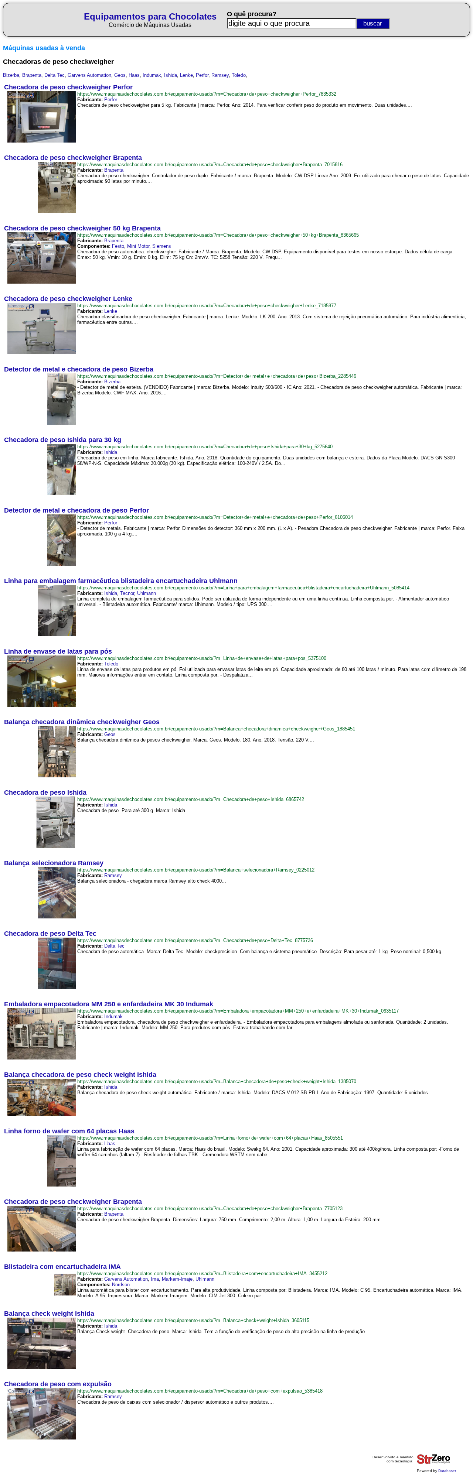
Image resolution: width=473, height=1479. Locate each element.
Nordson (121, 1284)
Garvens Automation (89, 75)
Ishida (170, 75)
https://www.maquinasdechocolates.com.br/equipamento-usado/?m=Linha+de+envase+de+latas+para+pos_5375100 (201, 658)
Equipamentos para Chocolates (150, 16)
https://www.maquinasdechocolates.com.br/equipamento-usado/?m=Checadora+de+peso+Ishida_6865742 (190, 799)
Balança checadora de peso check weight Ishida (80, 1074)
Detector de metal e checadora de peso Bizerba (78, 369)
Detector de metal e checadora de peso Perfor (76, 510)
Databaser (447, 1471)
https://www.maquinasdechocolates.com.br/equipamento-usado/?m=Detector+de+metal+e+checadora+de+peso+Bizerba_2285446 (216, 376)
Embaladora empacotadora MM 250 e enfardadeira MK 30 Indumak (108, 1004)
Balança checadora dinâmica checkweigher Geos (82, 722)
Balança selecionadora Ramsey (53, 863)
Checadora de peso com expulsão (58, 1384)
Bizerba (11, 75)
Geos (120, 75)
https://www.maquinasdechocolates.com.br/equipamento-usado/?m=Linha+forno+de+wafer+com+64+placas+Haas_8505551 (210, 1138)
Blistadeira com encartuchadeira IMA (62, 1266)
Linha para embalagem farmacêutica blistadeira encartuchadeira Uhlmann (121, 581)
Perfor (202, 75)
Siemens (161, 246)
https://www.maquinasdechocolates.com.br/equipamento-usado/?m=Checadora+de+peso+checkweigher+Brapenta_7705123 (210, 1208)
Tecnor (127, 593)
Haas (134, 75)
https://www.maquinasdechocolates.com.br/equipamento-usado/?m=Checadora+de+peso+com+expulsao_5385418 (200, 1391)
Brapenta (31, 75)
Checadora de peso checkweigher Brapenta (73, 157)
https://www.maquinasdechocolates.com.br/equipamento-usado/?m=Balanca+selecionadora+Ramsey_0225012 (195, 870)
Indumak (152, 75)
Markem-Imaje (177, 1279)
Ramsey (220, 75)
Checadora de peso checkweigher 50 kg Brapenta (82, 228)
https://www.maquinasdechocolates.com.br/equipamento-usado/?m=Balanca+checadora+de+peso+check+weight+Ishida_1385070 (216, 1081)
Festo (118, 246)
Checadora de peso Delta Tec (50, 933)
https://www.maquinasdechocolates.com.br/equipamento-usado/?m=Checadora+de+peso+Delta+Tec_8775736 (195, 940)
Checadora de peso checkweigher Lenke (68, 298)
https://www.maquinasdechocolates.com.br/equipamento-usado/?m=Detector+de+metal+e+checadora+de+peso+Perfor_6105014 (215, 517)
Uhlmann (146, 593)
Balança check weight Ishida (49, 1313)
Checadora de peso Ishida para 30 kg (62, 440)
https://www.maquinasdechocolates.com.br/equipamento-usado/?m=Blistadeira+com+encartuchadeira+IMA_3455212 (202, 1273)
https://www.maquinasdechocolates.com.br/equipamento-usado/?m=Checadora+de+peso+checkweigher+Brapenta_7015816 (210, 164)
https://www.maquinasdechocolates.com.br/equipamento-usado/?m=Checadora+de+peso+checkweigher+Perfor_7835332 (206, 94)
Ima (155, 1279)
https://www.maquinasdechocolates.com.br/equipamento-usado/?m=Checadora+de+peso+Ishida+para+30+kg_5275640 (205, 446)
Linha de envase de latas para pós (58, 651)
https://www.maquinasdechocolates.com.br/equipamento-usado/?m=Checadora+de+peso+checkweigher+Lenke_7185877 (206, 305)
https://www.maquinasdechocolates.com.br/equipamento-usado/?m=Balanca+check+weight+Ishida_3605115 (193, 1320)
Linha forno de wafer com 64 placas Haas (69, 1131)
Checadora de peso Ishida (45, 792)
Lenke (186, 75)
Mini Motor (138, 246)
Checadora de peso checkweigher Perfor (68, 87)
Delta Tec (54, 75)
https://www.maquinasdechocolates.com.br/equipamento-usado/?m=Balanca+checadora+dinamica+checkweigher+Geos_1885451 (216, 729)
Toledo (239, 75)
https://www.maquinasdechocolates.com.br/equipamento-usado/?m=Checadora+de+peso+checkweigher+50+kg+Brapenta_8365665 (218, 235)
